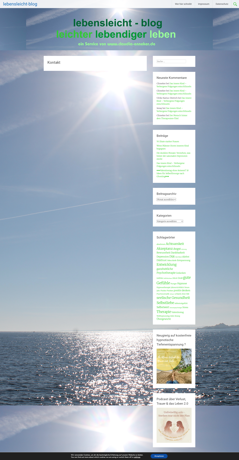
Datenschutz (222, 4)
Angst (177, 248)
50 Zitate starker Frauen (168, 141)
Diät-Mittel (178, 257)
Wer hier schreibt (183, 4)
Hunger (174, 284)
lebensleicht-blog (20, 4)
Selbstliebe (165, 303)
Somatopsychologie (176, 307)
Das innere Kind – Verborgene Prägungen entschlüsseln (174, 101)
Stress (185, 307)
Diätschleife (172, 260)
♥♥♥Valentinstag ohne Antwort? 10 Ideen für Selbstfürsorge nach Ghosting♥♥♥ (173, 173)
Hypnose (182, 283)
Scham (172, 294)
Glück (174, 278)
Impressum (203, 4)
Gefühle (160, 278)
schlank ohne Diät (182, 294)
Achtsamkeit (175, 244)
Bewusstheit (163, 252)
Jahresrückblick (177, 287)
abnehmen (161, 244)
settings (137, 457)
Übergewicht (164, 319)
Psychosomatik (163, 294)
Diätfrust (162, 260)
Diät (172, 256)
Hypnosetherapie (163, 287)
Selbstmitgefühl (181, 303)
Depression (163, 256)
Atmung (184, 249)
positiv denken (182, 290)
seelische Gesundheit (173, 298)
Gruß (180, 278)
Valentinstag (178, 312)
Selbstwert (163, 307)
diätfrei (185, 256)
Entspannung (183, 260)
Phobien (170, 290)
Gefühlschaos (167, 278)
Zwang (177, 316)
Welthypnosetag (163, 316)
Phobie (163, 290)
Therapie (164, 312)
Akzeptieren (159, 456)
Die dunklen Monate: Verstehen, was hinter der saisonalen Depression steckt (173, 156)
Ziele (172, 316)
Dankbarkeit (178, 252)
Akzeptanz (165, 249)
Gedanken (181, 273)
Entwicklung (167, 264)
